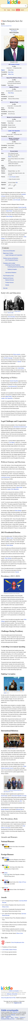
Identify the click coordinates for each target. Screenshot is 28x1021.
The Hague (11, 442)
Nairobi (9, 156)
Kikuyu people (16, 354)
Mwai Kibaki (10, 72)
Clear (23, 6)
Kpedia (18, 10)
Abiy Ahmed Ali (7, 791)
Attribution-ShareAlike (12, 994)
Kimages (13, 10)
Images (8, 10)
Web (5, 10)
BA (16, 182)
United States (21, 368)
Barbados (6, 858)
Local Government (12, 386)
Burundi (6, 887)
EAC (21, 801)
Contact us (22, 1017)
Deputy (3, 70)
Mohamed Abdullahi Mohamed (15, 790)
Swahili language (8, 358)
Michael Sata (19, 809)
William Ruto (11, 74)
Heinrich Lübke (10, 312)
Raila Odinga (11, 93)
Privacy (16, 1017)
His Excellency (14, 30)
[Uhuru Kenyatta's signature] (12, 185)
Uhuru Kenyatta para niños (17, 942)
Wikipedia (13, 1014)
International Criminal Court (20, 427)
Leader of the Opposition (14, 130)
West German (18, 311)
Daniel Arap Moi (22, 207)
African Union (5, 907)
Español (22, 10)
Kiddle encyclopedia (14, 991)
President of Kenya (14, 64)
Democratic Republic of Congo (19, 795)
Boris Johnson (12, 748)
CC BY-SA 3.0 (16, 1012)
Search (25, 5)
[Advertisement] (14, 15)
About (12, 1017)
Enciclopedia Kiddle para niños (7, 1018)
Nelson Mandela (5, 809)
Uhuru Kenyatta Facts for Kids (8, 997)
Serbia (5, 872)
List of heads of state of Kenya (9, 949)
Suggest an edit (17, 1002)
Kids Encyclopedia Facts (6, 25)
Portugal (6, 880)
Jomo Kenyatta (12, 176)
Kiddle (2, 1017)
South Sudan (4, 795)
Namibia (6, 865)
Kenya (5, 844)
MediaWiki (9, 1016)
